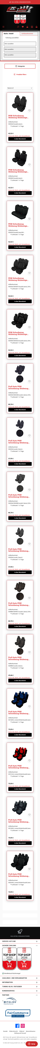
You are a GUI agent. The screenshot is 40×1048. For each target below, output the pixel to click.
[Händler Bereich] (32, 27)
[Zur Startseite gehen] (20, 8)
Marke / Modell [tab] (8, 33)
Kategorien (21, 66)
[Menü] (3, 26)
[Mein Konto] (27, 27)
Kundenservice (8, 991)
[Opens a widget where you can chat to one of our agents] (32, 1044)
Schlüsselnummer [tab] (27, 33)
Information (7, 982)
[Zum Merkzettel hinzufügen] (29, 111)
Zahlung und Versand (20, 1033)
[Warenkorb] (36, 27)
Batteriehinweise (30, 1031)
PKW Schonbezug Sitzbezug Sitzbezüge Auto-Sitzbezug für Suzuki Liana (19, 117)
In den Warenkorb (20, 139)
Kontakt (5, 1031)
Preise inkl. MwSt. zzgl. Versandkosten (19, 136)
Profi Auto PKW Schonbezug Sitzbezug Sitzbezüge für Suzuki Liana (18, 387)
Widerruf (21, 1031)
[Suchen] (18, 27)
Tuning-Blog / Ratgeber (12, 987)
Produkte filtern (21, 74)
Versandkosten (33, 1037)
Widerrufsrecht (13, 1031)
